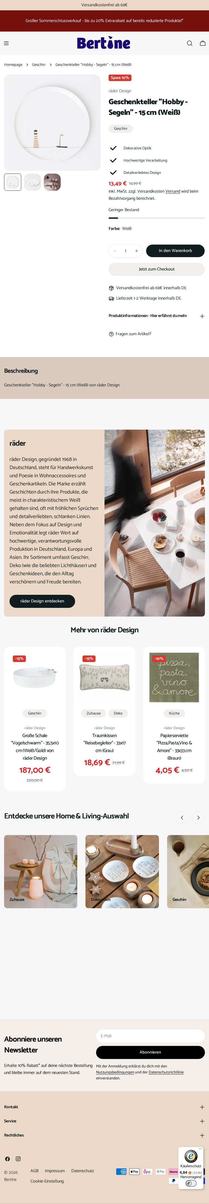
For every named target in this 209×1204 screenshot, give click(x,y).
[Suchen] (189, 43)
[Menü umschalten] (6, 43)
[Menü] (200, 1150)
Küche (174, 713)
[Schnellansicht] (52, 664)
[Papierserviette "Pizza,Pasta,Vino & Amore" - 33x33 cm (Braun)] (174, 677)
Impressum (55, 1171)
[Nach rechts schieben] (198, 817)
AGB (34, 1171)
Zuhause (94, 713)
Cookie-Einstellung (47, 1181)
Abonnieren (150, 1052)
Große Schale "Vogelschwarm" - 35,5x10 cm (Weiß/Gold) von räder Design (35, 747)
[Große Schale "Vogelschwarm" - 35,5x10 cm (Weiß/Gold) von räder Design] (35, 677)
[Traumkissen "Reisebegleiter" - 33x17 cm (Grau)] (104, 677)
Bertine (10, 1179)
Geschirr (39, 64)
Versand (172, 191)
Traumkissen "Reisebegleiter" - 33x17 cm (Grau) (105, 743)
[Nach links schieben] (182, 817)
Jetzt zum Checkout (156, 269)
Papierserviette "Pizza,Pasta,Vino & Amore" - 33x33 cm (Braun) (174, 747)
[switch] (191, 1183)
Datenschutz (82, 1171)
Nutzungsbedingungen (115, 1072)
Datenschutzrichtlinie (166, 1072)
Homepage (13, 64)
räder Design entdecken (42, 601)
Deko (118, 713)
